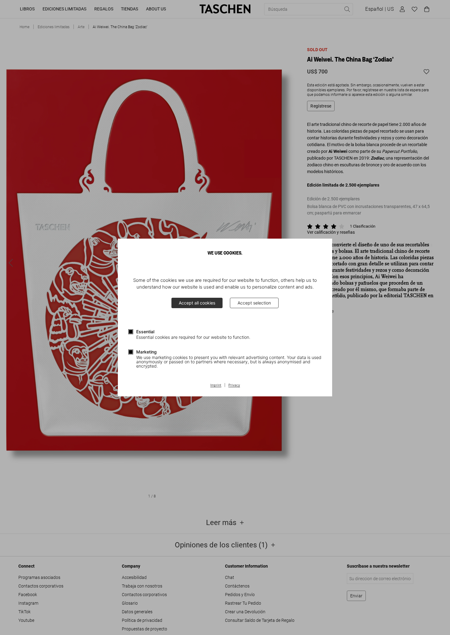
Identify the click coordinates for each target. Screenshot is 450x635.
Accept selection (254, 302)
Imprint (215, 385)
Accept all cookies (197, 302)
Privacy (234, 385)
